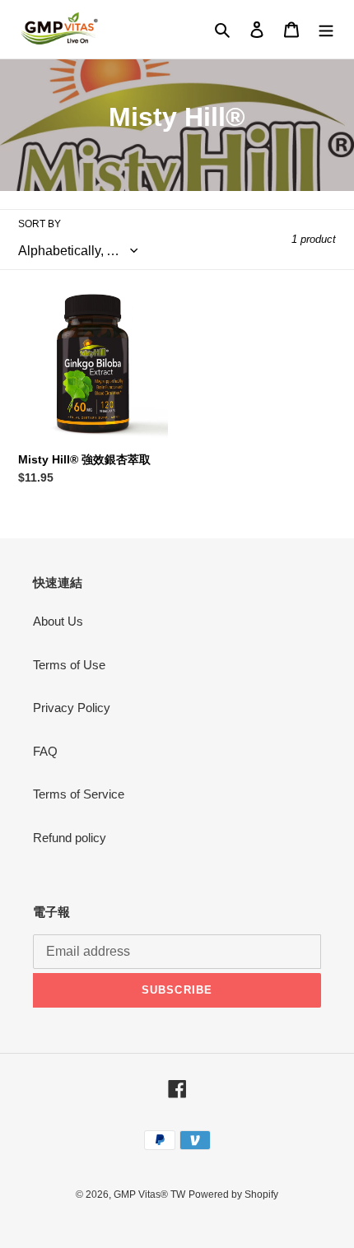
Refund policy (69, 838)
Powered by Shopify (233, 1194)
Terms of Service (78, 794)
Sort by (39, 224)
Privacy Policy (71, 708)
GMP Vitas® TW (149, 1194)
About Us (58, 621)
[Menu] (326, 29)
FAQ (45, 751)
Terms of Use (69, 665)
